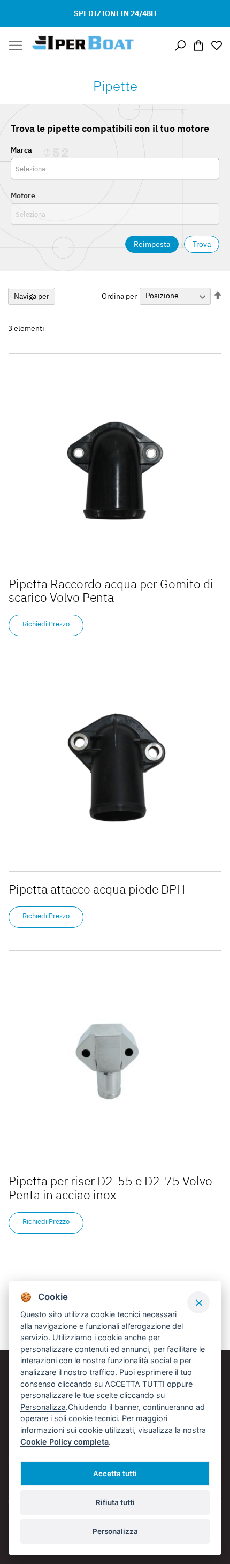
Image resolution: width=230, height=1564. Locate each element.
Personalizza (115, 1531)
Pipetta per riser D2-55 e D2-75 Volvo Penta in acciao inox (110, 1187)
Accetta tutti (115, 1473)
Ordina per (119, 295)
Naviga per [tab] (31, 296)
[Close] (198, 1302)
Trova (202, 244)
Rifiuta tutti (115, 1502)
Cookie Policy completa (64, 1441)
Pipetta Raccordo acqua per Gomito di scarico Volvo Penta (111, 590)
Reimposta (152, 244)
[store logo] (82, 42)
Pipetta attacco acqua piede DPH (97, 889)
